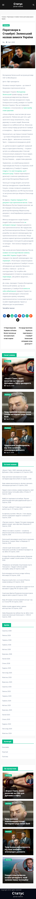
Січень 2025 (6, 719)
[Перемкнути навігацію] (3, 5)
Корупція (5, 752)
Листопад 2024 (7, 729)
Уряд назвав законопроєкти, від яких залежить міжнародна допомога (17, 447)
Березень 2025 (7, 710)
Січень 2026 (6, 663)
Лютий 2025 (6, 715)
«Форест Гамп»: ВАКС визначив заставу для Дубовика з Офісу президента (17, 380)
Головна (4, 17)
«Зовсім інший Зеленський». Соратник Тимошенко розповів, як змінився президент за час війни (17, 550)
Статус (18, 3)
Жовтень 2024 (7, 733)
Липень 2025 (6, 691)
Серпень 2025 (6, 687)
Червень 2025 (6, 696)
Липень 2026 (6, 635)
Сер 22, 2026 (10, 386)
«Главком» (6, 108)
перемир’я (6, 261)
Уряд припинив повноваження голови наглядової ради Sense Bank (17, 414)
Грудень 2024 (6, 724)
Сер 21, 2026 (10, 419)
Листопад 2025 (7, 673)
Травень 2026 (6, 645)
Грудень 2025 (6, 668)
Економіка (5, 747)
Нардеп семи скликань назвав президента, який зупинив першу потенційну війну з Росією (16, 878)
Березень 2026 (7, 654)
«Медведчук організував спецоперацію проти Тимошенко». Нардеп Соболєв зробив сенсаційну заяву (17, 567)
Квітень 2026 (6, 649)
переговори (7, 277)
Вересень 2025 (7, 682)
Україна (13, 200)
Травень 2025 (6, 701)
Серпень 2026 (6, 631)
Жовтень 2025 (7, 677)
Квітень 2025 (6, 705)
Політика (6, 25)
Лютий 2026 (6, 659)
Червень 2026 (6, 640)
